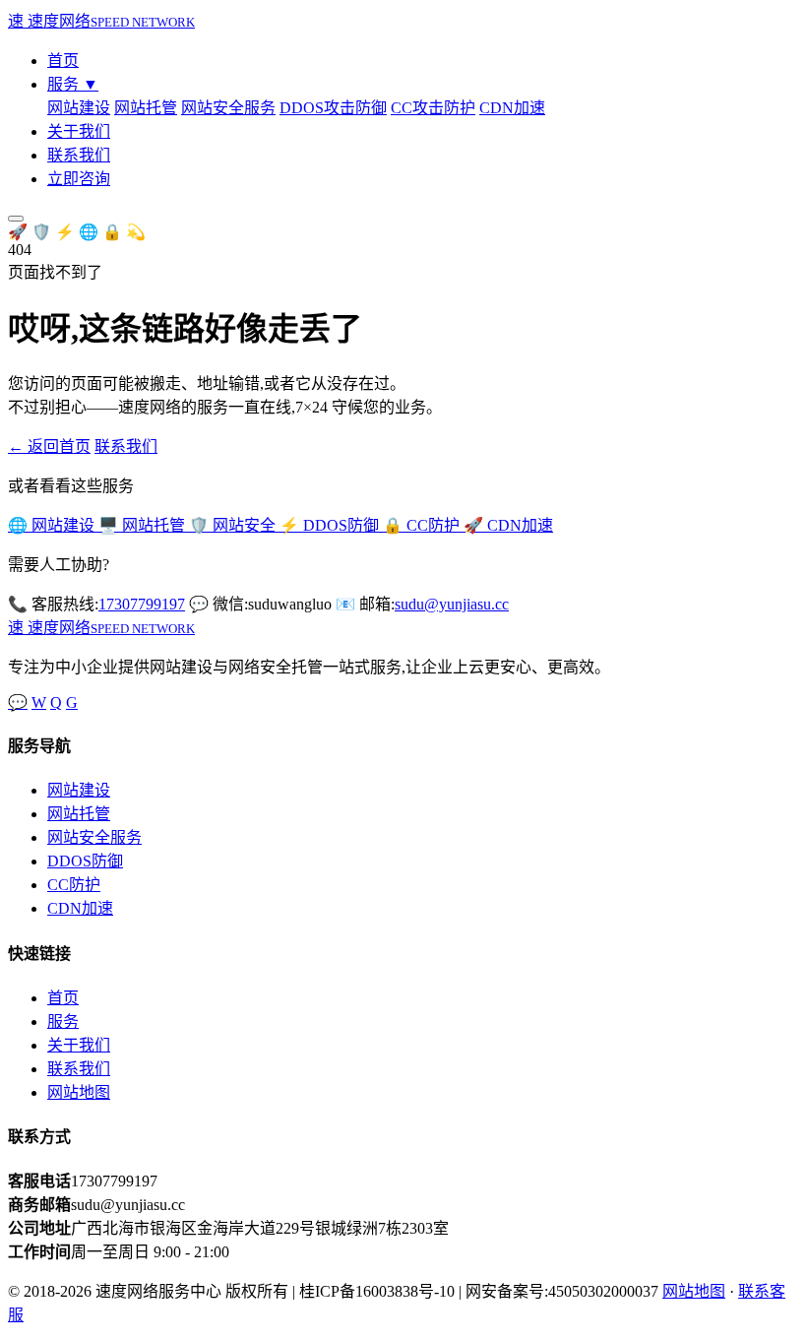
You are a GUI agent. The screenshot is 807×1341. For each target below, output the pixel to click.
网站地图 (78, 1092)
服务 (72, 84)
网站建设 (78, 107)
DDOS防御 (85, 861)
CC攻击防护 (433, 107)
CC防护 (73, 884)
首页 (63, 60)
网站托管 (145, 107)
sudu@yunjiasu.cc (452, 604)
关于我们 (78, 131)
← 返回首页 (49, 446)
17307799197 (141, 604)
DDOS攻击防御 (333, 107)
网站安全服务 (228, 107)
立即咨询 (78, 178)
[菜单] (16, 219)
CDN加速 (512, 107)
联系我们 (78, 155)
